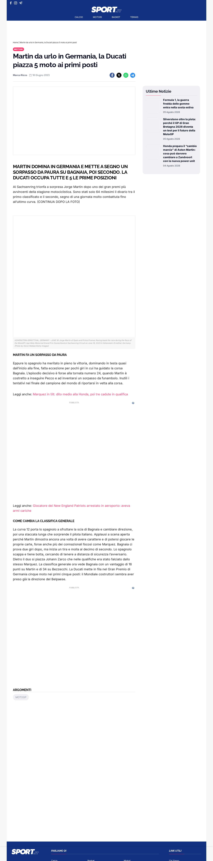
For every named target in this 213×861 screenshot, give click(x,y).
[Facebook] (11, 3)
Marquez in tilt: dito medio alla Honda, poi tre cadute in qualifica (80, 394)
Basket (116, 17)
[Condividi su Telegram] (132, 75)
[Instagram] (16, 3)
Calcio (79, 17)
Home (15, 42)
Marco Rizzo (20, 75)
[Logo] (106, 9)
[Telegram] (21, 3)
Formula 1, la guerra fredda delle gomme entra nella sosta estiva (178, 103)
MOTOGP (20, 697)
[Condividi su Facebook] (112, 75)
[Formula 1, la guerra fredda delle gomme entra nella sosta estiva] (153, 106)
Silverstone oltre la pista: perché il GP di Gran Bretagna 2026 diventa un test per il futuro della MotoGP (179, 127)
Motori (97, 17)
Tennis (134, 17)
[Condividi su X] (118, 75)
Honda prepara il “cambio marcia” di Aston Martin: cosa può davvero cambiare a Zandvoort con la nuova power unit (180, 153)
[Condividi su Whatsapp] (125, 75)
